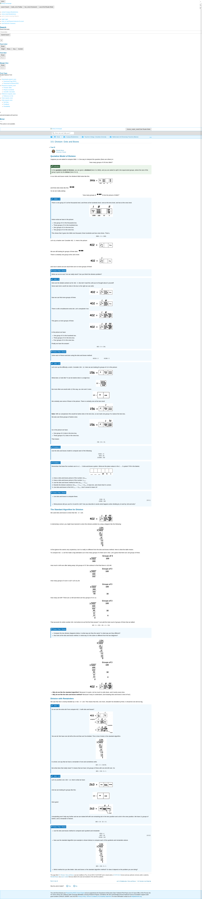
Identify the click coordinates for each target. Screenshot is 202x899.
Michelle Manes (60, 150)
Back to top (53, 881)
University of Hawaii (61, 152)
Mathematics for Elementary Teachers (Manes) (125, 137)
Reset (2, 46)
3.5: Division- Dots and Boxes (66, 875)
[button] (6, 104)
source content (64, 876)
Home (58, 137)
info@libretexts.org (136, 896)
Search (53, 133)
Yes (70, 886)
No (76, 886)
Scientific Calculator (9, 91)
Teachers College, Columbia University (95, 137)
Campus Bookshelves (72, 137)
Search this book (4, 29)
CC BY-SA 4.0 (117, 875)
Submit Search (5, 34)
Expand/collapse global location (151, 136)
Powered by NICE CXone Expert (75, 893)
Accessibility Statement (104, 896)
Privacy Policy (82, 896)
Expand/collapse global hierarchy (52, 137)
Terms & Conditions (92, 896)
